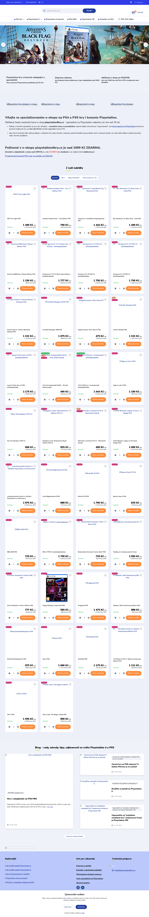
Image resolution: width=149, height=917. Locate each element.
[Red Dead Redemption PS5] (21, 642)
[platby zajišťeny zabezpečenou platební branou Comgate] (20, 848)
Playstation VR (88, 19)
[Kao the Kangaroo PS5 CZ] (21, 424)
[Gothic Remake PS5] (127, 312)
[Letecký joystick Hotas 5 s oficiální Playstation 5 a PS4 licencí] (21, 479)
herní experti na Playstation (124, 126)
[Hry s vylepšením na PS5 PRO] (39, 771)
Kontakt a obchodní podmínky (89, 870)
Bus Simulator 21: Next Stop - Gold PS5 (127, 219)
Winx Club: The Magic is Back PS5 (54, 715)
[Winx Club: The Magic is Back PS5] (57, 697)
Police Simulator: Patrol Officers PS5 (20, 605)
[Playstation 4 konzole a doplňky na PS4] (50, 104)
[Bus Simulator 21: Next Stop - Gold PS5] (127, 201)
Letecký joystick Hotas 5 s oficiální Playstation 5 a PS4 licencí (19, 497)
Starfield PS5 (82, 659)
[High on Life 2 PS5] (127, 368)
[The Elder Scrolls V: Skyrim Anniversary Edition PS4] (127, 642)
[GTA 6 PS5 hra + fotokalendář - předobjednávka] (92, 368)
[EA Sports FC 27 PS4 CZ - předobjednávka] (92, 257)
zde (83, 913)
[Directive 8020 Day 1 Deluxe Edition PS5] (21, 257)
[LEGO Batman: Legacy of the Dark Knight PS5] (127, 424)
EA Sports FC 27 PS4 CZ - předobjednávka (87, 275)
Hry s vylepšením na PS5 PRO (22, 798)
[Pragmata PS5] (92, 588)
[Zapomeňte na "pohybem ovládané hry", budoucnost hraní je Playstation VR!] (94, 815)
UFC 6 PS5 (10, 715)
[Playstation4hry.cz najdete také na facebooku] (78, 887)
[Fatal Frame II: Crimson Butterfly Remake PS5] (21, 312)
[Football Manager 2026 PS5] (57, 312)
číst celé (50, 807)
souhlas (68, 898)
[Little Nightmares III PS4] (57, 479)
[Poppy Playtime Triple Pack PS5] (57, 588)
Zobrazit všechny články (74, 836)
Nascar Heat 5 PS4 (119, 496)
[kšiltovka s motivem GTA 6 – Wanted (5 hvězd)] (92, 424)
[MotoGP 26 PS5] (92, 479)
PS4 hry (19, 19)
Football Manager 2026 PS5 (52, 330)
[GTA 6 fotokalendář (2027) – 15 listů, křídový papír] (57, 368)
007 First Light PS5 (13, 219)
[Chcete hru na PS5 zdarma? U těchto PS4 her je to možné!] (94, 764)
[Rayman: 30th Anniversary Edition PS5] (127, 588)
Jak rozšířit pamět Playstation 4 (18, 866)
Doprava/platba (31, 2)
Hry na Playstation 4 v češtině (17, 874)
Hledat (89, 11)
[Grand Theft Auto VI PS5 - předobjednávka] (21, 368)
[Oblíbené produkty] (131, 2)
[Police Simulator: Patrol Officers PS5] (21, 588)
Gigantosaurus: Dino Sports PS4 (89, 330)
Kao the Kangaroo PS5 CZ (16, 441)
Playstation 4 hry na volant (16, 878)
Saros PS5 (46, 659)
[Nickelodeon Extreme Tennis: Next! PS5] (92, 535)
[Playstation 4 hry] (21, 104)
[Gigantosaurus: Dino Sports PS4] (92, 312)
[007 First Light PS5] (21, 201)
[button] (3, 45)
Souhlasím (81, 907)
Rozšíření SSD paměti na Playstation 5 (125, 783)
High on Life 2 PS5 (119, 385)
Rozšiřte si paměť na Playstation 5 (127, 790)
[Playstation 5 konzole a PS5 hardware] (85, 104)
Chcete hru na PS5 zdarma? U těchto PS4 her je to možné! (126, 758)
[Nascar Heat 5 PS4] (127, 479)
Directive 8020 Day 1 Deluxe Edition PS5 (21, 274)
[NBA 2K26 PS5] (21, 535)
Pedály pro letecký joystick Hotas (125, 552)
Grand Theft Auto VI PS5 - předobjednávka (16, 386)
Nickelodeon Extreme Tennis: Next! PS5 (92, 552)
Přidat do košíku (27, 233)
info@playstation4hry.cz (125, 870)
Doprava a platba (83, 866)
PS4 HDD (73, 19)
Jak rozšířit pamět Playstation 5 (18, 870)
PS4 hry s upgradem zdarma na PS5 (20, 882)
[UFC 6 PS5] (21, 697)
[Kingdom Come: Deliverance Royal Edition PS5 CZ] (57, 424)
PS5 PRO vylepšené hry (15, 793)
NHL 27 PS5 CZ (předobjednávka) (54, 552)
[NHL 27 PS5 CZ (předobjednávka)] (57, 535)
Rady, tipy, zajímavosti (14, 2)
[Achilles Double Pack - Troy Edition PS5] (57, 201)
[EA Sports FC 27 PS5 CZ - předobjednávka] (127, 257)
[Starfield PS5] (92, 642)
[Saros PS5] (57, 642)
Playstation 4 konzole (55, 19)
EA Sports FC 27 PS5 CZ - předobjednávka (122, 275)
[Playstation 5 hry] (121, 104)
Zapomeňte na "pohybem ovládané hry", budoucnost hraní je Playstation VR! (126, 809)
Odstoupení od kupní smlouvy (89, 874)
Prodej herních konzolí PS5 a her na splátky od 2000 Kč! (29, 156)
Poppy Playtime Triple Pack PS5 (54, 605)
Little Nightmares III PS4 (51, 496)
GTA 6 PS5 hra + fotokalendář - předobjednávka (89, 386)
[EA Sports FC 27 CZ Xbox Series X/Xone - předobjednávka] (57, 257)
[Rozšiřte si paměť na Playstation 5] (94, 790)
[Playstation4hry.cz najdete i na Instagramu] (82, 887)
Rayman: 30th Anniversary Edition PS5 (126, 605)
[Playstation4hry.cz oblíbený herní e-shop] (21, 10)
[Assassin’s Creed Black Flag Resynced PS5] (92, 201)
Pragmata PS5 (83, 605)
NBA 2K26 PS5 (12, 552)
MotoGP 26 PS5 (83, 496)
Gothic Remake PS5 (120, 330)
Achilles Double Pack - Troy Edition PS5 (56, 219)
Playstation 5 (34, 19)
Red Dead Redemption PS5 (16, 659)
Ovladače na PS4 (106, 19)
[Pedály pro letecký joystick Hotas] (127, 535)
